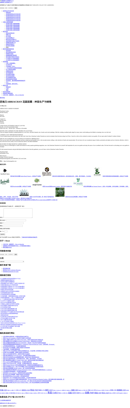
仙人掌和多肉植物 (11, 69)
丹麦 (9, 390)
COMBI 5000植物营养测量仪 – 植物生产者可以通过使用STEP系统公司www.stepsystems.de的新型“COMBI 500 (28, 199)
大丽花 (64, 390)
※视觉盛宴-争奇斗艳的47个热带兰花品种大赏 (12, 283)
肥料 (7, 90)
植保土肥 (5, 85)
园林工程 (8, 34)
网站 (1, 225)
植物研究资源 (9, 53)
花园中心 (80, 393)
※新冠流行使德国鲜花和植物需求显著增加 (11, 324)
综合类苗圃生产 (10, 37)
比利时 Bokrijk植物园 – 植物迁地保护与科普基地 (16, 352)
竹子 (7, 82)
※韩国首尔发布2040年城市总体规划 (9, 291)
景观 (90, 390)
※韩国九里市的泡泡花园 (6, 289)
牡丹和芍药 (9, 64)
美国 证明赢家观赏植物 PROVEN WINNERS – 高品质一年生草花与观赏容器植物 (24, 342)
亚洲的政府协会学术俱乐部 (13, 14)
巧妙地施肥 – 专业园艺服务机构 (11, 349)
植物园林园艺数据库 (11, 55)
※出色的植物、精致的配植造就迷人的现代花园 (12, 296)
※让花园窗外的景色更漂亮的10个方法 (10, 278)
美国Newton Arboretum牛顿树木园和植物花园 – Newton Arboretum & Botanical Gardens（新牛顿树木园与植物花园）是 (33, 379)
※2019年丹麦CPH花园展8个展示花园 (10, 326)
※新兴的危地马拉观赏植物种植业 (9, 313)
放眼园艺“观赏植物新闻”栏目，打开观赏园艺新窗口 (17, 245)
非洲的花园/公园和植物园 (13, 30)
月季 (95, 390)
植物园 (121, 390)
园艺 (49, 390)
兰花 (19, 390)
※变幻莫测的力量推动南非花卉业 (9, 305)
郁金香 (121, 393)
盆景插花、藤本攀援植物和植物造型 (15, 80)
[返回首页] (7, 0)
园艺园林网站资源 (11, 52)
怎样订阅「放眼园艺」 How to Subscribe (13, 95)
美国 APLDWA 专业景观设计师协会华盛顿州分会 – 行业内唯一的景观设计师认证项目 (25, 350)
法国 (4, 393)
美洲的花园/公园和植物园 (13, 28)
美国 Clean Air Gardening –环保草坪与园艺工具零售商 (17, 338)
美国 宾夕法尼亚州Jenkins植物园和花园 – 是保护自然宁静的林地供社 (21, 357)
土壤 (7, 88)
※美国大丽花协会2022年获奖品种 (9, 285)
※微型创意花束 (4, 315)
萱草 (111, 393)
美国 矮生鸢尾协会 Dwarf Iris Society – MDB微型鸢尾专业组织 (19, 355)
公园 (13, 390)
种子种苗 (8, 36)
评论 (1, 217)
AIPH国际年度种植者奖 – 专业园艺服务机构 (14, 371)
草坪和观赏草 (9, 72)
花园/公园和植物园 (8, 22)
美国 (53, 392)
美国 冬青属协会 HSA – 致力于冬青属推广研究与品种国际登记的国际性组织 (23, 366)
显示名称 (3, 220)
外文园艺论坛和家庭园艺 (12, 60)
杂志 (100, 390)
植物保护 (8, 87)
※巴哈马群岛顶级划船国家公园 (8, 308)
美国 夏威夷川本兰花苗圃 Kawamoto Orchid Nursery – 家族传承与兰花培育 (22, 341)
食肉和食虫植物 (10, 76)
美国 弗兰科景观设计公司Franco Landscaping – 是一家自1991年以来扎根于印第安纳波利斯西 (27, 381)
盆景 (36, 393)
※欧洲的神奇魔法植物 (6, 328)
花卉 (65, 393)
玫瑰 (27, 393)
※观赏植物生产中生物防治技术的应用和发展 (12, 312)
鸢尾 (126, 393)
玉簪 (23, 393)
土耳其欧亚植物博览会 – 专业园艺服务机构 (14, 346)
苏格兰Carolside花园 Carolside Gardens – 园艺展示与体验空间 (16, 198)
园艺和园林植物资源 (8, 49)
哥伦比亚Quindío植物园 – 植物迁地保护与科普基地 (16, 347)
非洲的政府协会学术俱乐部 (13, 20)
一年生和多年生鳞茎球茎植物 (14, 68)
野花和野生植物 (10, 74)
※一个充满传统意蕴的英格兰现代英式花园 (11, 299)
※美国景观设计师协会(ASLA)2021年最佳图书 (12, 286)
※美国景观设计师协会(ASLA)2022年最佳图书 (12, 288)
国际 (55, 390)
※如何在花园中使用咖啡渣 (7, 281)
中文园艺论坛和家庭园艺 (12, 58)
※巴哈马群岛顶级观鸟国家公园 (8, 310)
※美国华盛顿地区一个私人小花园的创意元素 (12, 297)
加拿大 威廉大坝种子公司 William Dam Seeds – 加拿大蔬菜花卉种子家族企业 (23, 339)
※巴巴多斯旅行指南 (5, 307)
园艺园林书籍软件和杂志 (12, 56)
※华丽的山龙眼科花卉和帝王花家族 (9, 304)
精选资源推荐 (6, 91)
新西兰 (81, 390)
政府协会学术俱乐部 (8, 11)
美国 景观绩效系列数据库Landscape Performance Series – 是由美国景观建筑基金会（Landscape (27, 369)
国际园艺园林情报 (8, 93)
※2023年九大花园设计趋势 (7, 300)
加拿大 (26, 390)
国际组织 (8, 12)
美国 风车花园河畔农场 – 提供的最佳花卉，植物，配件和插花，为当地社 (22, 358)
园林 (42, 390)
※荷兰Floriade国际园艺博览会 (8, 302)
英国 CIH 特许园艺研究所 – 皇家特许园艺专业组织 (16, 354)
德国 (74, 390)
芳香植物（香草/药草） (12, 83)
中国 (3, 390)
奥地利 (69, 390)
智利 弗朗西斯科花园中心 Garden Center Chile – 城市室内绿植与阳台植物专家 (23, 360)
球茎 (32, 393)
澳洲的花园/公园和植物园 (13, 26)
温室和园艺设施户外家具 (12, 41)
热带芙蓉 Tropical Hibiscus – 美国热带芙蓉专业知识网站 (17, 373)
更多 (1, 329)
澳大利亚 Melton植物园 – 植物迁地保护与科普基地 (16, 374)
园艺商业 (5, 31)
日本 (85, 390)
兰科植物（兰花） (11, 66)
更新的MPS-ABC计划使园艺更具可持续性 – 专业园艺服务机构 (19, 377)
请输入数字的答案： (5, 228)
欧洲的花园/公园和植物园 (13, 25)
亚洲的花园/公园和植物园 (13, 23)
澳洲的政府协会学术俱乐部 (13, 18)
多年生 (59, 390)
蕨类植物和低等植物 (11, 79)
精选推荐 (8, 50)
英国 (98, 393)
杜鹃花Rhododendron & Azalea (11, 271)
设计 (116, 393)
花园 (72, 393)
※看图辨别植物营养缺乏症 (7, 280)
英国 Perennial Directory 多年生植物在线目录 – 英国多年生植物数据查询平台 (23, 365)
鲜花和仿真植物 (10, 45)
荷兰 (105, 393)
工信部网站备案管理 (5, 400)
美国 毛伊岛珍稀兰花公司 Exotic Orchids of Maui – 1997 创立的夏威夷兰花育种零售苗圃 (26, 382)
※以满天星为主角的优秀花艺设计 (9, 316)
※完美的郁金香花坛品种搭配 (8, 294)
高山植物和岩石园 (11, 77)
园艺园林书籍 (6, 268)
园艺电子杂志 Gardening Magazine (12, 270)
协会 (34, 390)
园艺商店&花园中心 (11, 39)
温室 (8, 393)
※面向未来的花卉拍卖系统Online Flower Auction (12, 323)
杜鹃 (104, 390)
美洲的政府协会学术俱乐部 (13, 17)
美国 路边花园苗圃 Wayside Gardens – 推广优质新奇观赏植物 (19, 368)
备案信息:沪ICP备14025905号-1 (8, 403)
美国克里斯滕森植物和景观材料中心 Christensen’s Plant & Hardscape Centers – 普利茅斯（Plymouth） (29, 344)
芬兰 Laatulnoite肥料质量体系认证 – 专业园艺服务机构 (17, 361)
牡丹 (19, 393)
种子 (40, 393)
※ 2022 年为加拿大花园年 (7, 321)
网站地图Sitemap (7, 247)
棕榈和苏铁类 (9, 71)
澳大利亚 (13, 393)
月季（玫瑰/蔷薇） (11, 63)
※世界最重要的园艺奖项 (6, 293)
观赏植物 (5, 61)
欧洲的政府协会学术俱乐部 (13, 15)
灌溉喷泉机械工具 (11, 42)
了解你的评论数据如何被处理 (29, 237)
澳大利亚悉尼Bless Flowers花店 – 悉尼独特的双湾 (16, 376)
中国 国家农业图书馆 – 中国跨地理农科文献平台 (16, 336)
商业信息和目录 (10, 33)
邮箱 (1, 223)
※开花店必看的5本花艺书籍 (7, 318)
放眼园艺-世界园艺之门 (6, 2)
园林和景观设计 (10, 44)
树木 (108, 390)
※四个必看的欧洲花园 (6, 319)
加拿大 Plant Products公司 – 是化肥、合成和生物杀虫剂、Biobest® (20, 363)
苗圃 (89, 393)
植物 (113, 390)
